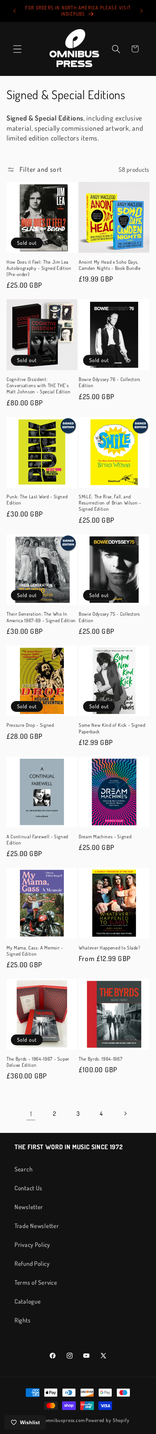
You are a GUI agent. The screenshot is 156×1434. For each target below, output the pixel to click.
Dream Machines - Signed (105, 836)
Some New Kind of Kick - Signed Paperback (112, 728)
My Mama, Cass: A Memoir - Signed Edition (35, 950)
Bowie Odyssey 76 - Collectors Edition (109, 382)
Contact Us (28, 1188)
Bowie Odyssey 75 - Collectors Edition (109, 617)
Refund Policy (32, 1263)
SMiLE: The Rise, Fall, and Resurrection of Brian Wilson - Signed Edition (110, 502)
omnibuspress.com (65, 1420)
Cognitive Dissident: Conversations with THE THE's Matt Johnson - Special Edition (39, 385)
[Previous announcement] (14, 11)
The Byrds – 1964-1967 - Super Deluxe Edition (38, 1062)
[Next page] (125, 1113)
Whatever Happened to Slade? (109, 947)
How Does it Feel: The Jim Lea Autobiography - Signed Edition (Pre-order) (39, 268)
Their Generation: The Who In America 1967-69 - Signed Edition (41, 617)
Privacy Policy (32, 1244)
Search (23, 1169)
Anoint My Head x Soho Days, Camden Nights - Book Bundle (110, 265)
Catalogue (28, 1301)
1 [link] (31, 1114)
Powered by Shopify (107, 1420)
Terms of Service (36, 1282)
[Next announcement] (141, 11)
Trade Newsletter (37, 1226)
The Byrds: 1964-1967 (100, 1059)
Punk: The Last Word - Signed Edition (37, 499)
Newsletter (29, 1207)
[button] (17, 48)
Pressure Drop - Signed (30, 725)
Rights (22, 1320)
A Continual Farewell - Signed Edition (37, 839)
